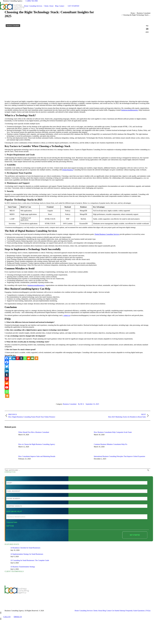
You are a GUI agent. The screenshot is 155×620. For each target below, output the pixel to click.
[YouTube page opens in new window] (50, 594)
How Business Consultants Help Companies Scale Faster (113, 432)
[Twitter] (10, 358)
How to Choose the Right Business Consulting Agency (36, 444)
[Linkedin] (14, 358)
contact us (66, 315)
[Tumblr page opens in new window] (56, 594)
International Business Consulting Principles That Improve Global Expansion (119, 456)
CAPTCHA (10, 526)
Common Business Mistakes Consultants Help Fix (110, 444)
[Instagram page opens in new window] (62, 594)
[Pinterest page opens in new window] (59, 594)
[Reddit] (28, 358)
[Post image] (10, 436)
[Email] (32, 358)
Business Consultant (13, 25)
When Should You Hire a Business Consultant (33, 432)
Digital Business (67, 170)
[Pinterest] (17, 358)
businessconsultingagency (129, 110)
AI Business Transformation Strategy (22, 567)
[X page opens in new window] (47, 594)
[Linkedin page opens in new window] (53, 594)
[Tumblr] (21, 358)
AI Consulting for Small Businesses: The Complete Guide (29, 560)
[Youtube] (7, 387)
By (81, 404)
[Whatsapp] (25, 358)
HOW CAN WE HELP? (15, 512)
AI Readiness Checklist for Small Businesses (25, 548)
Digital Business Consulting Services (107, 234)
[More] (36, 358)
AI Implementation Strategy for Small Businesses (26, 554)
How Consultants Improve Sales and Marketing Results (36, 456)
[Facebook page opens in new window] (43, 594)
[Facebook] (6, 358)
